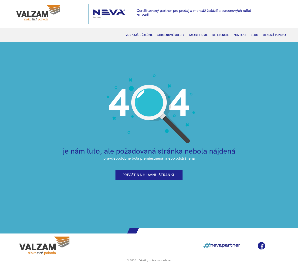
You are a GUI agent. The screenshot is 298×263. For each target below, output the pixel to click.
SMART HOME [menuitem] (198, 35)
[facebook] (261, 246)
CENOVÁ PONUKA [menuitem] (274, 35)
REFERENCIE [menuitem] (220, 35)
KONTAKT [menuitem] (240, 35)
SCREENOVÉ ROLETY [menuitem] (171, 35)
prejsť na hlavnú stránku (149, 174)
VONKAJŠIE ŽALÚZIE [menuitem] (139, 35)
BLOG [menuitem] (254, 35)
